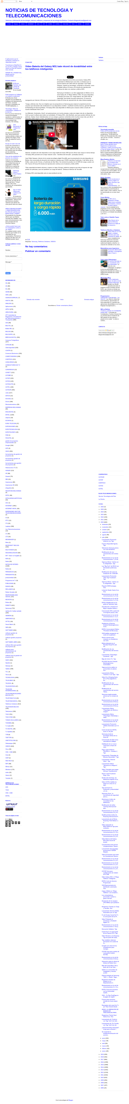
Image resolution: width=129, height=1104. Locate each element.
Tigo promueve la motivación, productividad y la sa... (110, 789)
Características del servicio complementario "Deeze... (110, 845)
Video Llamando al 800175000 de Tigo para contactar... (110, 826)
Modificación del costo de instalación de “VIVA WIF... (110, 572)
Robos (7, 602)
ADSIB (7, 292)
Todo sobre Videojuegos (108, 259)
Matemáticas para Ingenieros (110, 248)
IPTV (6, 520)
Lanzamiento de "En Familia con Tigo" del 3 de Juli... (110, 1024)
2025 (102, 509)
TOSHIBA (8, 723)
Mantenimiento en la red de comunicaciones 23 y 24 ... (110, 811)
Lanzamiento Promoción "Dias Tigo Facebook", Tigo (109, 577)
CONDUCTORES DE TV (12, 365)
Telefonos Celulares (44, 241)
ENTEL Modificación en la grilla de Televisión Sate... (110, 603)
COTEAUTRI (9, 384)
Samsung (34, 241)
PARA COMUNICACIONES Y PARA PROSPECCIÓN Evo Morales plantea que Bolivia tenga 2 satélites (13, 211)
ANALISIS (8, 303)
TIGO (73, 24)
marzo (104, 1046)
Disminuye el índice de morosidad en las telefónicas (108, 800)
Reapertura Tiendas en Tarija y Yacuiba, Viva (110, 907)
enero (104, 1051)
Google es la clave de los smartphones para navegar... (109, 947)
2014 (102, 1067)
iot (6, 517)
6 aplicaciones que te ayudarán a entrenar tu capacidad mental (12, 60)
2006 (102, 1088)
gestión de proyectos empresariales (11, 441)
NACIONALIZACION (11, 552)
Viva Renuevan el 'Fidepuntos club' (17, 127)
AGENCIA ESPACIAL (11, 297)
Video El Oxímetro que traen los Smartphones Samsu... (110, 855)
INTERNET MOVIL (11, 508)
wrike (7, 772)
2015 (102, 1064)
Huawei (7, 476)
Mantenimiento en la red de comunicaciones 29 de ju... (110, 700)
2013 (102, 1069)
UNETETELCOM (10, 740)
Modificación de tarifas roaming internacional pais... (109, 806)
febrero (104, 1048)
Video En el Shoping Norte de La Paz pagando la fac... (110, 678)
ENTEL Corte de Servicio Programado (109, 881)
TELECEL (8, 683)
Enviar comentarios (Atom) (65, 305)
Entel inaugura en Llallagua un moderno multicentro (13, 95)
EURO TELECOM (10, 423)
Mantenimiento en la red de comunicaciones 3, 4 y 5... (110, 615)
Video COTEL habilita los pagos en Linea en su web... (109, 783)
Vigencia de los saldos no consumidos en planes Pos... (109, 668)
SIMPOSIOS (9, 618)
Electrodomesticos (10, 404)
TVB (6, 734)
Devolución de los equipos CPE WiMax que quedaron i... (110, 902)
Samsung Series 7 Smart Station (17, 172)
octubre (104, 529)
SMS (6, 627)
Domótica (8, 398)
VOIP (7, 758)
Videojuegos (9, 743)
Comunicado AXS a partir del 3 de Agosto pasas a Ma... (110, 611)
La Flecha (102, 499)
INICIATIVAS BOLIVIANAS (13, 491)
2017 (102, 1059)
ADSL (7, 295)
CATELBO (8, 344)
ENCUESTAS (9, 412)
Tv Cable (8, 726)
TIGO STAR (9, 717)
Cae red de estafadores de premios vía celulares (13, 157)
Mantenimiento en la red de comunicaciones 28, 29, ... (110, 720)
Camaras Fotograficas (12, 340)
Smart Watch (9, 624)
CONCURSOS (9, 362)
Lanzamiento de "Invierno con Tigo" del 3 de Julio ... (110, 1020)
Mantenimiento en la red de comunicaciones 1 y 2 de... (110, 620)
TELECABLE (9, 680)
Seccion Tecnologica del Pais (107, 496)
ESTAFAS (8, 420)
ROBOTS (8, 605)
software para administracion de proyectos (10, 651)
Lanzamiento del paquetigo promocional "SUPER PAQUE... (110, 850)
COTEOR (8, 390)
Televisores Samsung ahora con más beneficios (110, 548)
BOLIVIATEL (9, 334)
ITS (6, 523)
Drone (7, 401)
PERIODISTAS (9, 574)
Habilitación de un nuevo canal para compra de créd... (109, 745)
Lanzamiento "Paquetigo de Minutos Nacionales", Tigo (110, 756)
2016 (102, 1062)
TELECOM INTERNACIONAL (10, 689)
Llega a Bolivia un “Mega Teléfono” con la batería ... (110, 891)
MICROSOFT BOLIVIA (12, 545)
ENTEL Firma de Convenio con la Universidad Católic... (110, 991)
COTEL (50, 24)
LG (6, 533)
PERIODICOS (9, 572)
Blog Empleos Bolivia (107, 159)
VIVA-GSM (65, 24)
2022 (102, 517)
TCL (6, 671)
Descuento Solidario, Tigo (109, 929)
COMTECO (8, 359)
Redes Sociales (10, 592)
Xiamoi (7, 775)
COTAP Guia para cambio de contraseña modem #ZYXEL (110, 953)
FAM (6, 435)
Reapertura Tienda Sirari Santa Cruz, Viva (109, 1016)
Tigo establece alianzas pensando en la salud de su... (110, 941)
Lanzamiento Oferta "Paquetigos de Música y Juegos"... (110, 710)
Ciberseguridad (10, 347)
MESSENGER (9, 539)
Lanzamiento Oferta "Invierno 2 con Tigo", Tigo (110, 673)
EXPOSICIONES (10, 426)
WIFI (6, 763)
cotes (7, 393)
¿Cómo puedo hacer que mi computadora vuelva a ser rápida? (13, 227)
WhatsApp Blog (106, 278)
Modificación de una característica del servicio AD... (110, 684)
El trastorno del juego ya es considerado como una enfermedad (114, 262)
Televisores (8, 711)
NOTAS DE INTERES (11, 564)
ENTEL (80, 24)
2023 (102, 514)
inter (6, 503)
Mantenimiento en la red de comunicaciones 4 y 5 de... (110, 595)
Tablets (7, 669)
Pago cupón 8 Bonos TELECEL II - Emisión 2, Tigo (110, 751)
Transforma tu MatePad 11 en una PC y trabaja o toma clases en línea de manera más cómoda (13, 67)
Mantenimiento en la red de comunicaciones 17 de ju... (110, 925)
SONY (7, 660)
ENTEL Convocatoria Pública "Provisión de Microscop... (110, 630)
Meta (6, 542)
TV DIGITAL (9, 729)
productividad (9, 577)
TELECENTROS (10, 686)
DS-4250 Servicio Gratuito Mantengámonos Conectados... (109, 663)
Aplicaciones (9, 306)
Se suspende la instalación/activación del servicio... (110, 1033)
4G (6, 286)
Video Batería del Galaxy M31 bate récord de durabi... (109, 840)
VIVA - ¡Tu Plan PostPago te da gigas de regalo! (110, 996)
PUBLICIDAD (9, 583)
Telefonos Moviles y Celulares (110, 230)
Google (7, 445)
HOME (9, 24)
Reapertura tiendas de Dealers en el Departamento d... (108, 981)
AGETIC (7, 300)
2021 (102, 519)
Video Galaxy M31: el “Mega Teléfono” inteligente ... (110, 877)
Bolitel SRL (8, 328)
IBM (6, 479)
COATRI (7, 350)
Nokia (7, 561)
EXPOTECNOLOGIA (11, 429)
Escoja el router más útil (12, 143)
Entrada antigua (89, 299)
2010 (102, 1077)
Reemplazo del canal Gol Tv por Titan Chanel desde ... (110, 1006)
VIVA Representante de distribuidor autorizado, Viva (109, 886)
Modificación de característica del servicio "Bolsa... (110, 690)
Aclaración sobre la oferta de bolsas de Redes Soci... (110, 962)
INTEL (7, 495)
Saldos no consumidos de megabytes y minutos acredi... (109, 971)
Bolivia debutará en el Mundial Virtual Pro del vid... (109, 644)
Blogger (70, 1100)
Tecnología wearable (107, 129)
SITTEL (7, 621)
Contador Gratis (10, 806)
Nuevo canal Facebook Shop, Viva (109, 774)
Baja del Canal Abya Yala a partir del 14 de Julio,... (110, 966)
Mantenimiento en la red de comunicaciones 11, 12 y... (110, 986)
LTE (6, 536)
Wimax (7, 766)
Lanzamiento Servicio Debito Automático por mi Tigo (110, 911)
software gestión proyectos (13, 637)
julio (103, 537)
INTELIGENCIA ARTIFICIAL (13, 498)
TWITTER (8, 737)
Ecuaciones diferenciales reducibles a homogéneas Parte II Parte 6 (115, 251)
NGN (6, 558)
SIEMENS (8, 615)
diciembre (105, 524)
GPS (6, 448)
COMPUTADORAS (11, 356)
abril (103, 1043)
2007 (102, 1085)
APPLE (7, 309)
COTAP (7, 378)
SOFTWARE (9, 630)
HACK (22, 24)
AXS (38, 24)
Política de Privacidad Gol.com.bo (110, 131)
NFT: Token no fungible (12, 555)
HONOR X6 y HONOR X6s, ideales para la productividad (13, 74)
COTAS (57, 24)
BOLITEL (8, 325)
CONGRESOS (9, 369)
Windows (8, 769)
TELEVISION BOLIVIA (12, 707)
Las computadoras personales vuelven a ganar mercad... (109, 896)
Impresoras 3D (9, 485)
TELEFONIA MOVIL (11, 701)
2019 (102, 1054)
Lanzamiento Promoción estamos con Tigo (109, 540)
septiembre (105, 532)
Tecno (7, 674)
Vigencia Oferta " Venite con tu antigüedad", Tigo (110, 562)
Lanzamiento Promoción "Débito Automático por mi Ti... (110, 725)
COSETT (8, 372)
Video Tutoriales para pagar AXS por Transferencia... (110, 770)
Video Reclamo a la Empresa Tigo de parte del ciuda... (110, 936)
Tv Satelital (8, 731)
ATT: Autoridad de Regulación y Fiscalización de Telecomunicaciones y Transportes (13, 317)
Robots (16, 24)
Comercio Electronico (11, 353)
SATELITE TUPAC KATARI (13, 611)
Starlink (7, 663)
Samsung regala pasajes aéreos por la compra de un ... (110, 696)
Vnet (6, 755)
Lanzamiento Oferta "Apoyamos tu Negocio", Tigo (110, 765)
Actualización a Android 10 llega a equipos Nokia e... (110, 607)
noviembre (105, 527)
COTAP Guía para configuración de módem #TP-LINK (110, 872)
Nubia (7, 569)
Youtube (7, 778)
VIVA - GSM (8, 752)
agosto (104, 534)
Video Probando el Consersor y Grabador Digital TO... (109, 920)
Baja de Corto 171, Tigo (109, 659)
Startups (7, 666)
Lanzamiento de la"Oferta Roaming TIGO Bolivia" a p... (110, 820)
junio (103, 1038)
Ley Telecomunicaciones (12, 529)
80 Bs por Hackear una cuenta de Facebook (17, 86)
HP (6, 473)
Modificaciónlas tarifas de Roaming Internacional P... (110, 815)
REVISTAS (8, 599)
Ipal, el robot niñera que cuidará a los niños (17, 192)
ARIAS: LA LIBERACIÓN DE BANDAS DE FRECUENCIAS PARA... (110, 1011)
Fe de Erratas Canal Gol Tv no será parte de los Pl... (110, 915)
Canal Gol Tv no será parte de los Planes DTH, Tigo (110, 932)
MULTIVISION (9, 550)
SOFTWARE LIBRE (11, 642)
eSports (7, 417)
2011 (102, 1075)
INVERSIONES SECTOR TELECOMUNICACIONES (13, 512)
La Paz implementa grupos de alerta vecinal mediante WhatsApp (114, 281)
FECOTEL (8, 438)
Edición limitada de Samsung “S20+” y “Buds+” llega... (110, 976)
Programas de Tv (10, 580)
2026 (102, 506)
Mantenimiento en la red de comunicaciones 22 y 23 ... (110, 835)
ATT (44, 24)
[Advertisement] (62, 41)
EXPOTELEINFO (10, 432)
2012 (102, 1072)
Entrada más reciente (33, 299)
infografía (8, 488)
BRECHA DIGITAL (10, 337)
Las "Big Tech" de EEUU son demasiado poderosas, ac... (110, 567)
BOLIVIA (8, 331)
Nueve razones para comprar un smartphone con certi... (110, 639)
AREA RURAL (9, 312)
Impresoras (8, 482)
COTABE (8, 375)
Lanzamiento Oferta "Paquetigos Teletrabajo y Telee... (110, 715)
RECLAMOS (9, 589)
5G (6, 289)
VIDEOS (53, 241)
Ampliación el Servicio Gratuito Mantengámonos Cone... (110, 625)
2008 (102, 1082)
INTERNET (31, 24)
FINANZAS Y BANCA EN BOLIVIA (111, 143)
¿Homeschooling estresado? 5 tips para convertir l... (110, 1028)
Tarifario (101, 60)
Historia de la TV (10, 467)
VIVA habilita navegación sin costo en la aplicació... (110, 634)
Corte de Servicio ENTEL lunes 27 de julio (109, 730)
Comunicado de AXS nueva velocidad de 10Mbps (110, 740)
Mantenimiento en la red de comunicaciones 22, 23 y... (110, 831)
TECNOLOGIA (9, 677)
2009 (102, 1080)
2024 (102, 512)
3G (6, 283)
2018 (102, 1057)
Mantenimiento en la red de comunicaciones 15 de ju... (110, 958)
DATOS (7, 395)
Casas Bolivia (105, 197)
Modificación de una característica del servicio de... (110, 650)
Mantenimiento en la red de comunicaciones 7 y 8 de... (110, 558)
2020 (102, 522)
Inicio (61, 299)
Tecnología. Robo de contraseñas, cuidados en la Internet (13, 110)
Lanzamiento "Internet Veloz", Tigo (108, 760)
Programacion (105, 296)
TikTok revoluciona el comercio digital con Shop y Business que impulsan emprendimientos (114, 182)
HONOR (87, 24)
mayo (104, 1040)
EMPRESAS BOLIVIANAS (13, 407)
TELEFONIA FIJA (10, 698)
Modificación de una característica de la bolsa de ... (110, 553)
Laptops (7, 526)
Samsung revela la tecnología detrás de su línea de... (109, 735)
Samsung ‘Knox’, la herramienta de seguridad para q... (110, 795)
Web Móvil (8, 760)
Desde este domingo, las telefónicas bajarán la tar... (110, 778)
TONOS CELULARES (11, 720)
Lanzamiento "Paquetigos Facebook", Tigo (109, 655)
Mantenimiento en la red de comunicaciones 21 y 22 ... (110, 859)
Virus (6, 749)
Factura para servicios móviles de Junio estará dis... (109, 1001)
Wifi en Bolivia (105, 309)
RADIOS (7, 586)
